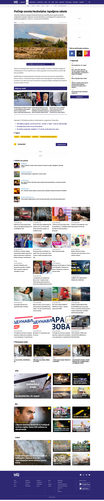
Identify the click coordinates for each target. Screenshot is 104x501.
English (50, 484)
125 (18, 172)
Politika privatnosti (62, 486)
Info (15, 480)
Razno (17, 393)
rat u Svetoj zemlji (26, 136)
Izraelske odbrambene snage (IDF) (48, 136)
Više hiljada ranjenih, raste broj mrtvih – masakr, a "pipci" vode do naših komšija (42, 124)
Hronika (75, 376)
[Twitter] (79, 53)
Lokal (38, 486)
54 (18, 163)
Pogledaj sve (79, 97)
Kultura (27, 484)
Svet (15, 22)
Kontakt (60, 491)
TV (48, 482)
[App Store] (84, 488)
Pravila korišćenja (62, 484)
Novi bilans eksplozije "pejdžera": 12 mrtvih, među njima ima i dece (38, 129)
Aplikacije (60, 488)
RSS (58, 489)
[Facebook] (72, 53)
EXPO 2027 (56, 410)
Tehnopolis (39, 482)
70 (18, 197)
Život (15, 486)
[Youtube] (89, 475)
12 (18, 189)
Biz (14, 484)
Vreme (49, 486)
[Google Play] (84, 484)
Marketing (60, 480)
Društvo (75, 391)
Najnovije (23, 2)
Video (49, 480)
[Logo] (16, 2)
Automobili (39, 484)
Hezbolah (35, 136)
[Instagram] (87, 53)
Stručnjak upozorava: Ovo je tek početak (29, 126)
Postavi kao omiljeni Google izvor (36, 64)
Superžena (27, 486)
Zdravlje (27, 480)
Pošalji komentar (61, 144)
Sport (15, 482)
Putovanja (27, 482)
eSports (39, 480)
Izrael (17, 136)
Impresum (60, 482)
